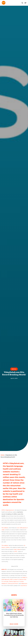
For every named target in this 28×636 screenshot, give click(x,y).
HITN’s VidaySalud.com (8, 510)
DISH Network (5, 579)
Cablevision (24, 583)
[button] (25, 3)
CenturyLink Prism (13, 583)
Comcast (5, 581)
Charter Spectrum (14, 581)
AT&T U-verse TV (14, 579)
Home (2, 455)
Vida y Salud (16, 549)
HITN (15, 551)
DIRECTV (24, 577)
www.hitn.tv (23, 585)
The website (5, 527)
